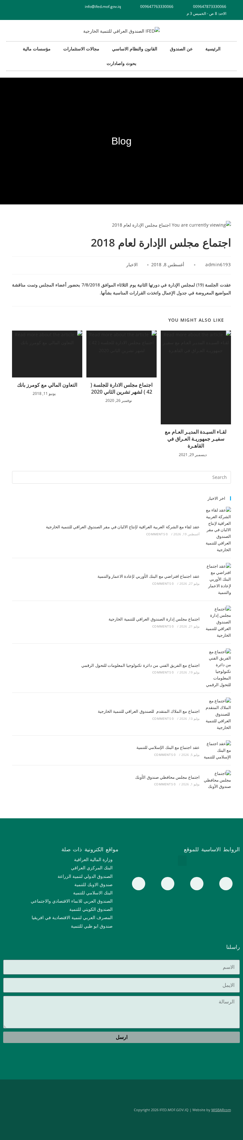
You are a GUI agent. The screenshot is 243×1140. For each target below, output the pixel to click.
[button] (182, 860)
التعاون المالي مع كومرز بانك (47, 384)
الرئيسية (213, 48)
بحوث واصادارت (121, 63)
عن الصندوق (181, 48)
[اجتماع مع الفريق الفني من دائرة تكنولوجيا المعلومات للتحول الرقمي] (217, 668)
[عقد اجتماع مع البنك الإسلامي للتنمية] (217, 750)
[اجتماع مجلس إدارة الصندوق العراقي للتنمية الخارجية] (217, 622)
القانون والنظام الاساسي (134, 48)
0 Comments (157, 534)
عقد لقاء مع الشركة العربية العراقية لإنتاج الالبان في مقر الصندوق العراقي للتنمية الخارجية (123, 527)
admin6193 (218, 264)
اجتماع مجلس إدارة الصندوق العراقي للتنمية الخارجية (154, 619)
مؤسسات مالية (37, 48)
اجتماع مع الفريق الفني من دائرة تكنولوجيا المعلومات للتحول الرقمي (140, 665)
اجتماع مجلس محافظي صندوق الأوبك (167, 777)
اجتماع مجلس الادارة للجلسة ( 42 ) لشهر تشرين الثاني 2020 (121, 388)
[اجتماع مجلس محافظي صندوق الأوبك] (217, 780)
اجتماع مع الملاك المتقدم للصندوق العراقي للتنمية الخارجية (149, 711)
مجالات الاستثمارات (81, 48)
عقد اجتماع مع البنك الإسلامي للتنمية (168, 747)
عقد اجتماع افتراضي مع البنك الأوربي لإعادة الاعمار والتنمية (148, 576)
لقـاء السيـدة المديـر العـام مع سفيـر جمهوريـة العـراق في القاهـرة (196, 438)
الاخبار (132, 264)
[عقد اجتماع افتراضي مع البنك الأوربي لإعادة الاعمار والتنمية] (217, 579)
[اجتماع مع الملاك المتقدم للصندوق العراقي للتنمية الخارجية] (217, 714)
